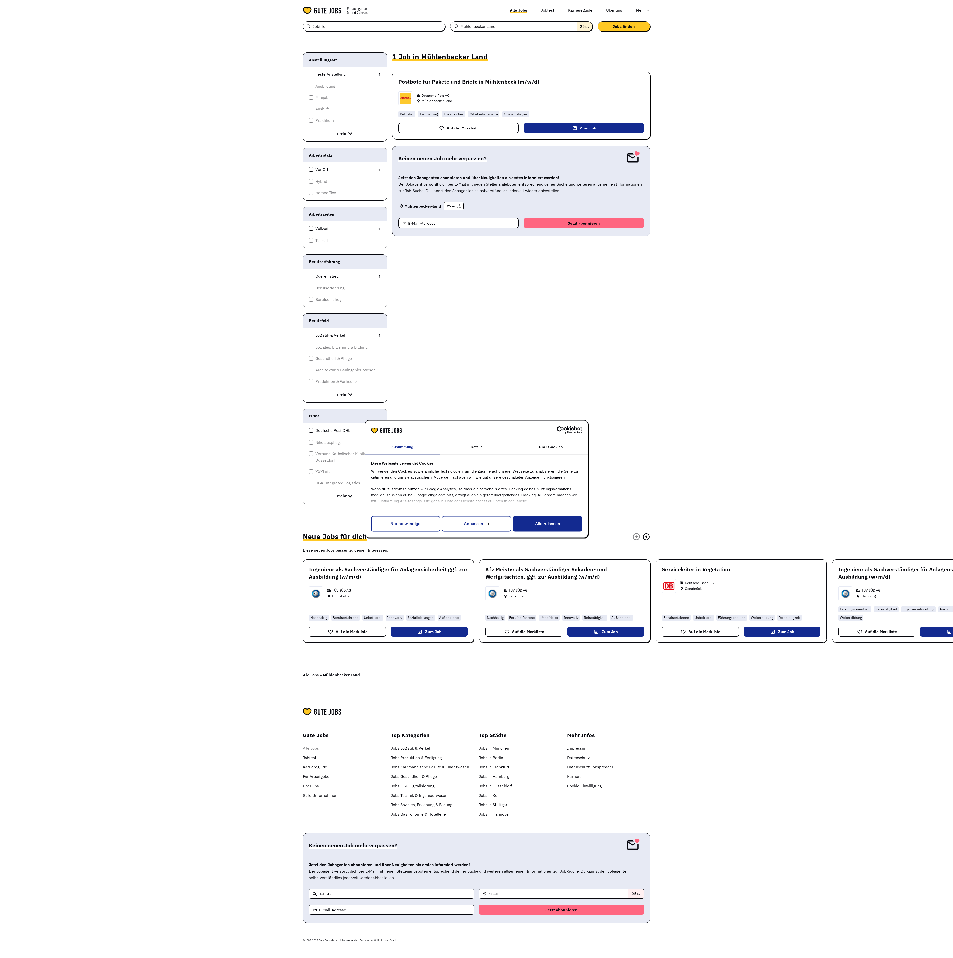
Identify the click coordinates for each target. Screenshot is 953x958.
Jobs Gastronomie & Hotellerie (418, 814)
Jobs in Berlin (491, 757)
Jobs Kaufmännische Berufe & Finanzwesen (430, 767)
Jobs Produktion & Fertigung (416, 757)
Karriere (574, 776)
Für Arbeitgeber (317, 776)
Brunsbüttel (341, 596)
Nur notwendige (405, 524)
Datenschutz (578, 757)
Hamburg (868, 596)
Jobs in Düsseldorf (495, 785)
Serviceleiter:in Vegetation (696, 569)
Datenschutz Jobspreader (590, 767)
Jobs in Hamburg (494, 776)
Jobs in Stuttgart (494, 804)
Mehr (640, 10)
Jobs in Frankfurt (494, 767)
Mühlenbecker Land (437, 101)
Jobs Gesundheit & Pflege (414, 776)
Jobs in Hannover (494, 814)
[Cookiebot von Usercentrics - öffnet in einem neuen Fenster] (560, 430)
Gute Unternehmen (320, 795)
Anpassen (473, 524)
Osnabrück (693, 588)
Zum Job (588, 128)
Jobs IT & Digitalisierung (412, 785)
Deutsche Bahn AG (699, 583)
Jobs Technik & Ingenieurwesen (419, 795)
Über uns (614, 10)
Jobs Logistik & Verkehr (412, 748)
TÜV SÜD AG (341, 590)
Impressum (577, 748)
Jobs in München (494, 748)
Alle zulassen (547, 524)
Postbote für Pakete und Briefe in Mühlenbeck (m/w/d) (468, 81)
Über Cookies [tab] (551, 447)
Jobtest (547, 10)
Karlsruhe (516, 596)
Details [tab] (477, 447)
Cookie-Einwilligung (584, 785)
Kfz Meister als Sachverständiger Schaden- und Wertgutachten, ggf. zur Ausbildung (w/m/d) (546, 573)
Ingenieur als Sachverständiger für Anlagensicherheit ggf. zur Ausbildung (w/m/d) (388, 573)
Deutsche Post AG (436, 95)
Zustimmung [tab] (402, 447)
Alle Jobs (518, 10)
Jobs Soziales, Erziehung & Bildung (421, 804)
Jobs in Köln (490, 795)
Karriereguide (580, 10)
